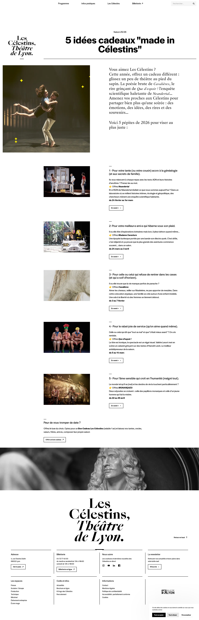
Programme (63, 3)
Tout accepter (159, 615)
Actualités (60, 585)
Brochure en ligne (63, 588)
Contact (105, 585)
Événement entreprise (19, 600)
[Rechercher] (193, 3)
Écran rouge (15, 603)
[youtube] (108, 565)
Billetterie (136, 3)
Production (15, 591)
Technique (15, 594)
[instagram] (103, 565)
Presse (13, 585)
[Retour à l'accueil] (21, 48)
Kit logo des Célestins (64, 591)
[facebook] (119, 565)
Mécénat (14, 597)
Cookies (105, 597)
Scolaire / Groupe (17, 588)
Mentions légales (108, 588)
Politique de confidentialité (112, 591)
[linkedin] (114, 565)
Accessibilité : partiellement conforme (116, 594)
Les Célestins (114, 3)
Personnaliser (186, 615)
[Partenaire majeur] (168, 592)
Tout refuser (173, 615)
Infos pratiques (88, 3)
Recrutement (61, 594)
